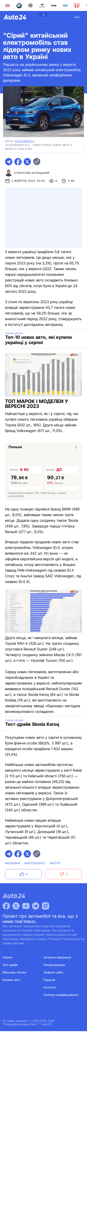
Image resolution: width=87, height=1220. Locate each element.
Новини (8, 957)
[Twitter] (16, 906)
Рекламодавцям (54, 965)
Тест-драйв (10, 965)
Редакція (49, 980)
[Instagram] (45, 906)
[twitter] (27, 161)
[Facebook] (6, 906)
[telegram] (8, 161)
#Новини (12, 863)
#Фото (55, 863)
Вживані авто (11, 980)
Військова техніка (14, 972)
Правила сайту (53, 972)
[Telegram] (35, 906)
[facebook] (18, 161)
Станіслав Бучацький (32, 173)
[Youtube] (26, 906)
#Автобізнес (35, 863)
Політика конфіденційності (61, 995)
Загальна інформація (57, 957)
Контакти (50, 987)
